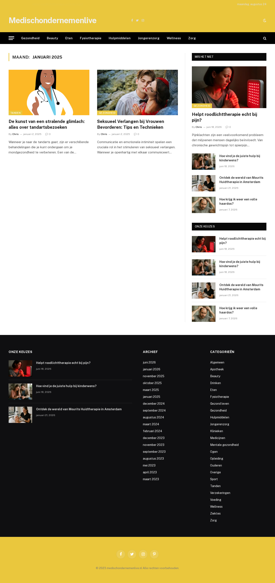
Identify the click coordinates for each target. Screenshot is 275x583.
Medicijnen (217, 438)
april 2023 (150, 472)
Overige (215, 472)
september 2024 (154, 410)
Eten (69, 38)
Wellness (174, 38)
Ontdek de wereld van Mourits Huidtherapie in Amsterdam (241, 180)
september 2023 (154, 451)
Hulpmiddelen (120, 38)
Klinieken (216, 431)
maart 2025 (151, 390)
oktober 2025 (152, 383)
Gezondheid (30, 38)
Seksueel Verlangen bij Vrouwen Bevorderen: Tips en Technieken (130, 124)
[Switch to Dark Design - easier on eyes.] (264, 20)
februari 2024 (152, 431)
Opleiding (216, 458)
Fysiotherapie (90, 38)
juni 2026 (149, 362)
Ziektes (215, 513)
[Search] (264, 38)
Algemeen (217, 362)
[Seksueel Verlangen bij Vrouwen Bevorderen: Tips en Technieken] (137, 92)
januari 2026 (151, 369)
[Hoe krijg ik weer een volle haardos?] (203, 205)
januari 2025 (151, 396)
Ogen (214, 451)
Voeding (215, 499)
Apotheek (217, 369)
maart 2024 (151, 424)
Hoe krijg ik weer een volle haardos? (238, 201)
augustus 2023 (153, 458)
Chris (15, 134)
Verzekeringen (220, 493)
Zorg (192, 38)
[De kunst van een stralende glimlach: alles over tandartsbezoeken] (49, 92)
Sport (214, 479)
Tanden (15, 113)
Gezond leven (219, 403)
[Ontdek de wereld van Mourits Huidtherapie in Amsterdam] (203, 183)
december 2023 (154, 438)
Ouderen (216, 465)
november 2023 (153, 445)
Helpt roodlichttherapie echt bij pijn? (224, 117)
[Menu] (11, 38)
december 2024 (154, 403)
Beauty (52, 38)
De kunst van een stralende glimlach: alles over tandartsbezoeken (47, 124)
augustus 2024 (153, 417)
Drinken (215, 383)
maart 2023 (151, 479)
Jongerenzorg (148, 38)
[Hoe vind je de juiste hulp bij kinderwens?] (203, 161)
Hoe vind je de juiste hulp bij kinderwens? (60, 4)
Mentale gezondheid (224, 445)
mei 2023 (149, 465)
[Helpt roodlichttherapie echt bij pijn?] (229, 87)
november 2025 (153, 376)
